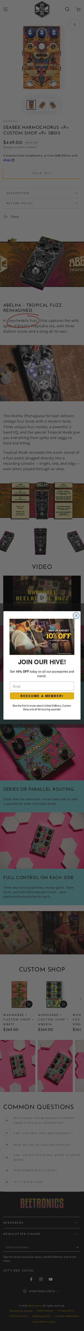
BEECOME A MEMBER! (42, 696)
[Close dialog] (76, 616)
